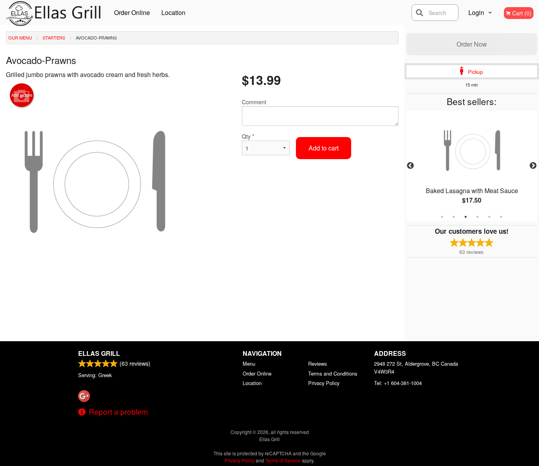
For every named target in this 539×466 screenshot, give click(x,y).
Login (476, 12)
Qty (248, 136)
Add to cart (324, 147)
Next (533, 166)
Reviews (317, 363)
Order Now (472, 44)
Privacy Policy (323, 383)
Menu (249, 363)
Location (173, 12)
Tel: (398, 383)
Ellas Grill (99, 353)
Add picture (21, 95)
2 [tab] (454, 217)
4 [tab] (477, 217)
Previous (410, 166)
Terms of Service (283, 460)
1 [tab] (442, 217)
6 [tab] (501, 217)
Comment (254, 102)
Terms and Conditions (332, 373)
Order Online (132, 12)
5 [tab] (489, 217)
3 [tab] (466, 217)
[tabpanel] (471, 166)
